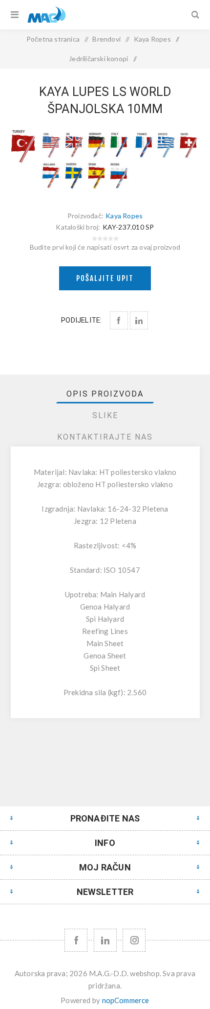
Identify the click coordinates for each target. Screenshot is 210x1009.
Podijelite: (81, 320)
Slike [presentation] (105, 415)
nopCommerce (125, 1000)
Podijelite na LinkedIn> (139, 320)
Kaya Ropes (124, 215)
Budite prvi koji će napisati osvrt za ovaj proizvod (105, 247)
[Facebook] (75, 940)
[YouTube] (105, 940)
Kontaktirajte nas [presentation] (105, 437)
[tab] (105, 393)
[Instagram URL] (134, 940)
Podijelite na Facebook (119, 320)
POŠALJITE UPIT (105, 278)
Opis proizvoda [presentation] (105, 394)
